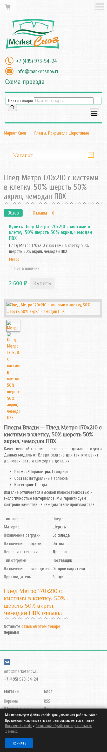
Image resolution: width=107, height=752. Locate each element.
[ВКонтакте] (7, 663)
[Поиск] (12, 107)
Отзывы (40, 213)
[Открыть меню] (94, 112)
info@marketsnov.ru (37, 71)
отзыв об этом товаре (40, 626)
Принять (18, 743)
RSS (47, 701)
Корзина (11, 701)
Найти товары (20, 100)
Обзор (13, 213)
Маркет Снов (15, 133)
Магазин (11, 691)
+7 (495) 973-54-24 (36, 61)
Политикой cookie (18, 726)
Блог (48, 691)
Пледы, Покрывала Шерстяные (61, 133)
